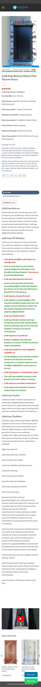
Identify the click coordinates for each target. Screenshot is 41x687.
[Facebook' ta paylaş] (8, 176)
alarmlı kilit (23, 161)
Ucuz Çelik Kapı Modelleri (29, 155)
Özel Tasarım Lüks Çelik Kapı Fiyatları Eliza (28, 669)
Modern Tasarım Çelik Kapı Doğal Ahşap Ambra (9, 669)
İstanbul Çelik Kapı (28, 150)
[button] (3, 7)
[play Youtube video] (20, 619)
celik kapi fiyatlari (33, 161)
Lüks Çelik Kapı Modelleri (30, 153)
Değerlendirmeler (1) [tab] (12, 196)
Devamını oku (7, 675)
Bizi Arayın (31, 674)
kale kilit (13, 166)
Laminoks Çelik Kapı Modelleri (11, 153)
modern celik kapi (10, 168)
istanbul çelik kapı (20, 163)
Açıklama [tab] (7, 192)
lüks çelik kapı (20, 166)
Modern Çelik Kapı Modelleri (11, 155)
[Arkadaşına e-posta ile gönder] (16, 176)
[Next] (39, 660)
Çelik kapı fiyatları (21, 69)
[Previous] (1, 660)
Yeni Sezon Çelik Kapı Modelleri (12, 157)
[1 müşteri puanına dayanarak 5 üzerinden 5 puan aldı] (20, 89)
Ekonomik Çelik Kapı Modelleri (12, 150)
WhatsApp (31, 681)
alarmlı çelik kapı (13, 161)
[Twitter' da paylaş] (12, 176)
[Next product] (3, 84)
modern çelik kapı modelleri (26, 168)
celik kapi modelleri (8, 163)
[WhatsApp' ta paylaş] (4, 176)
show (13, 203)
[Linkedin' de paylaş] (24, 176)
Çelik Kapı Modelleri (28, 148)
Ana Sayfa (6, 69)
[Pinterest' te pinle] (20, 176)
